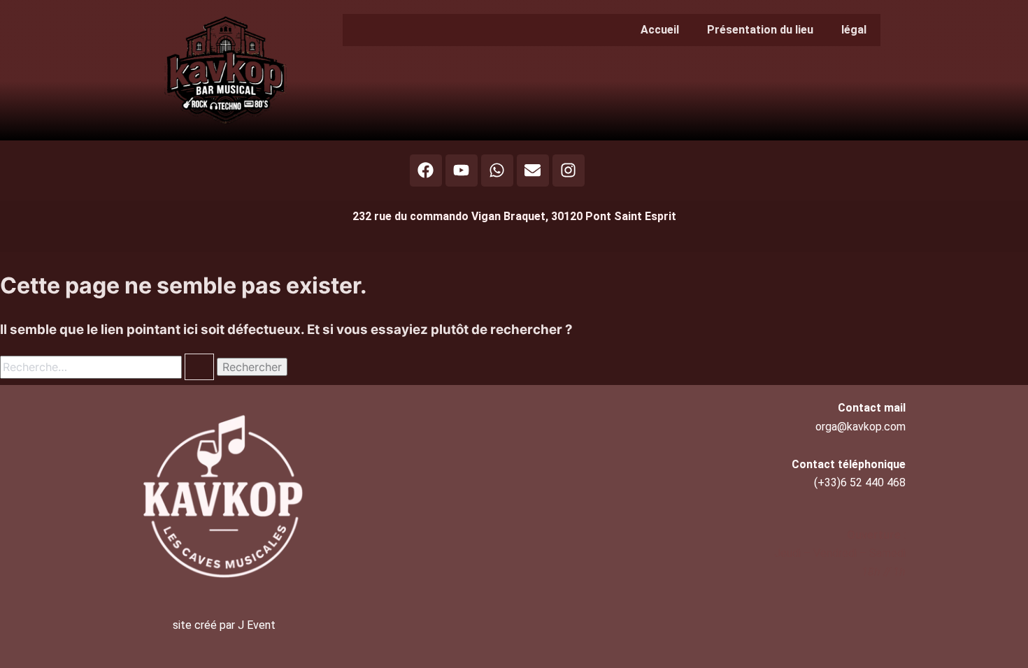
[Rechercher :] (108, 367)
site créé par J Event (224, 625)
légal (853, 29)
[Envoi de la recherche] (199, 367)
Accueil (660, 29)
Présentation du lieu (760, 29)
